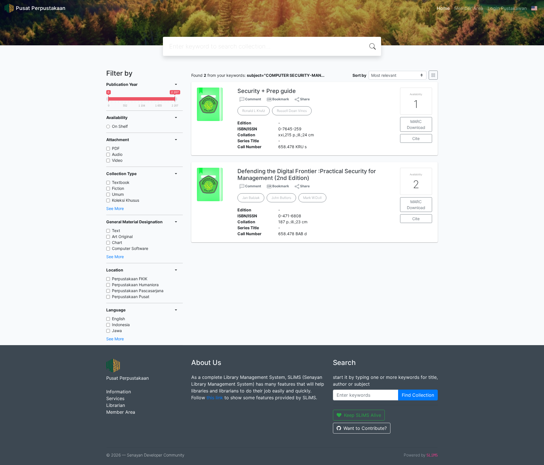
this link (215, 397)
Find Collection (418, 395)
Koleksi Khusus (125, 200)
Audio (117, 154)
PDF (116, 148)
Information (118, 391)
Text (116, 230)
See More (115, 208)
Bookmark (280, 99)
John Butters (281, 198)
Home (443, 8)
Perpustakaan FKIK (129, 278)
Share (304, 99)
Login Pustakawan (507, 8)
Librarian (115, 405)
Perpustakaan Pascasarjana (137, 290)
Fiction (118, 188)
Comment (252, 99)
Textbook (120, 182)
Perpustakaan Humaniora (135, 284)
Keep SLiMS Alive (362, 415)
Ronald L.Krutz (253, 111)
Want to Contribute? (365, 428)
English (118, 318)
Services (115, 398)
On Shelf (120, 126)
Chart (117, 242)
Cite (416, 138)
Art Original (122, 236)
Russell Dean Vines (292, 111)
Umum (118, 194)
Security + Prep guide (266, 91)
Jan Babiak (251, 198)
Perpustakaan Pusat (130, 296)
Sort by (359, 75)
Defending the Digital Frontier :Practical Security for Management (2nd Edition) (306, 174)
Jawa (117, 330)
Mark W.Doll (312, 198)
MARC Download (416, 124)
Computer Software (130, 248)
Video (117, 160)
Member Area (468, 8)
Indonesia (121, 324)
